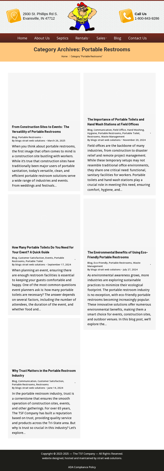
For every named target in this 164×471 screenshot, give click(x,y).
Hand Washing (135, 129)
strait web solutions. (109, 458)
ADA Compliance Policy (82, 467)
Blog (14, 137)
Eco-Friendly (101, 262)
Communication (103, 129)
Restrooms (93, 136)
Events (49, 257)
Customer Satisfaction (31, 257)
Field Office (119, 129)
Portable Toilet (130, 133)
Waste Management (113, 136)
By (28, 140)
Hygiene (92, 133)
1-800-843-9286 (147, 18)
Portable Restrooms (29, 137)
